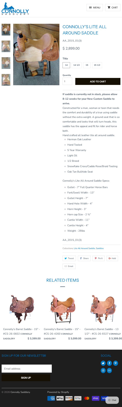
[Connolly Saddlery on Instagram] (103, 370)
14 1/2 (76, 65)
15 (87, 65)
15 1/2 (97, 65)
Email (70, 266)
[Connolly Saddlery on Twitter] (103, 363)
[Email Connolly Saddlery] (109, 370)
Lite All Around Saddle (84, 248)
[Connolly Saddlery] (15, 9)
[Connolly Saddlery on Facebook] (109, 363)
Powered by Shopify (58, 392)
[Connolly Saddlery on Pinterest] (115, 363)
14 (66, 65)
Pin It (100, 258)
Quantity (67, 75)
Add (114, 258)
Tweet (71, 258)
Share (86, 258)
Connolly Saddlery (20, 392)
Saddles (100, 248)
